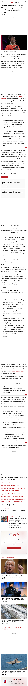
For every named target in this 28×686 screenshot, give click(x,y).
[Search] (25, 1)
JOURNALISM (4, 511)
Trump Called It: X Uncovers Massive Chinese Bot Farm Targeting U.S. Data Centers (13, 621)
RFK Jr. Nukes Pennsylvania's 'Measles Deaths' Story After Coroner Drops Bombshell (13, 576)
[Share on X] (2, 505)
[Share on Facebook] (8, 505)
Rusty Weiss (4, 601)
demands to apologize (16, 371)
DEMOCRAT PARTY (14, 510)
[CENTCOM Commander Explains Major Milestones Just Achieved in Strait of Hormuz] (14, 662)
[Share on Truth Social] (5, 505)
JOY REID (11, 511)
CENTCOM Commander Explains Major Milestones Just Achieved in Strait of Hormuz (13, 672)
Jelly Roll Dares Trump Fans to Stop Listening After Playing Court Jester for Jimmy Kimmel (13, 599)
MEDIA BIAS (17, 511)
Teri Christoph (5, 578)
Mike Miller (4, 15)
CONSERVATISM (4, 510)
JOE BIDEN (22, 510)
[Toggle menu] (2, 2)
